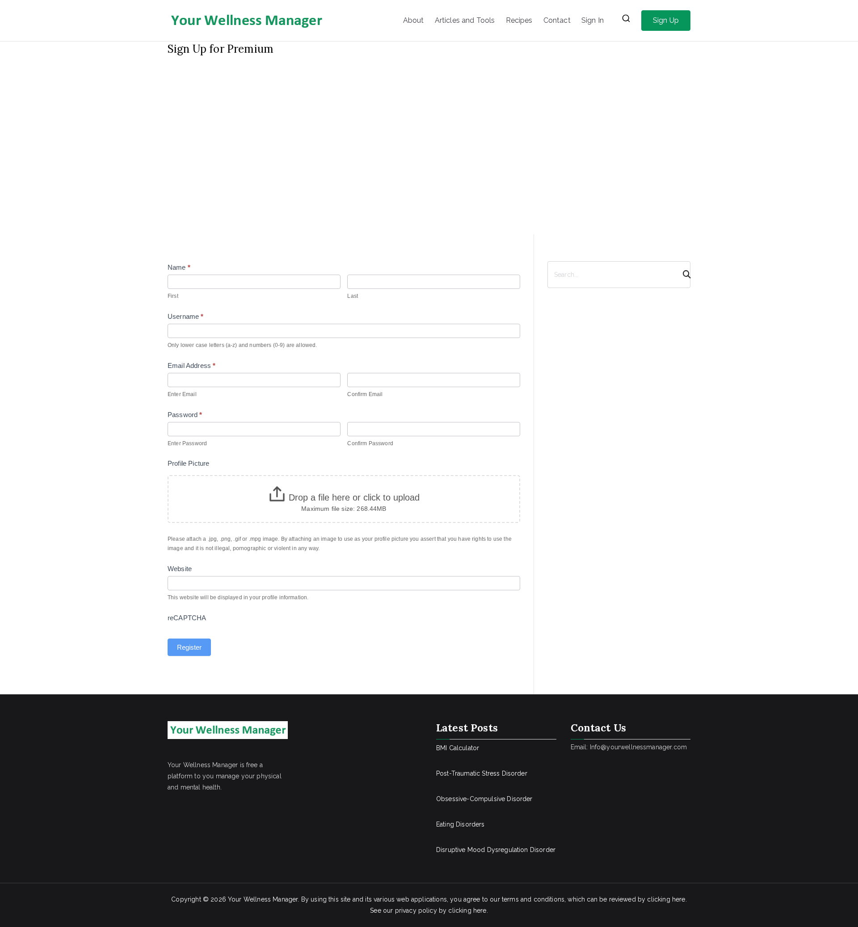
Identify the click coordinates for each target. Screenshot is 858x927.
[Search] (682, 274)
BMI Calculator (457, 748)
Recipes (519, 20)
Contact (557, 20)
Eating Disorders (460, 824)
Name (179, 267)
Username (186, 316)
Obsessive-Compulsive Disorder (484, 798)
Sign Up (666, 20)
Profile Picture (188, 463)
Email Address (191, 365)
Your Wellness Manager (263, 899)
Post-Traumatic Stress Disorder (481, 773)
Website (180, 568)
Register (189, 647)
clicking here (666, 899)
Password (185, 414)
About (413, 20)
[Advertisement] (429, 122)
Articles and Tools (465, 20)
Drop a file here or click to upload (354, 497)
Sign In (592, 20)
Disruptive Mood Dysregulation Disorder (495, 849)
